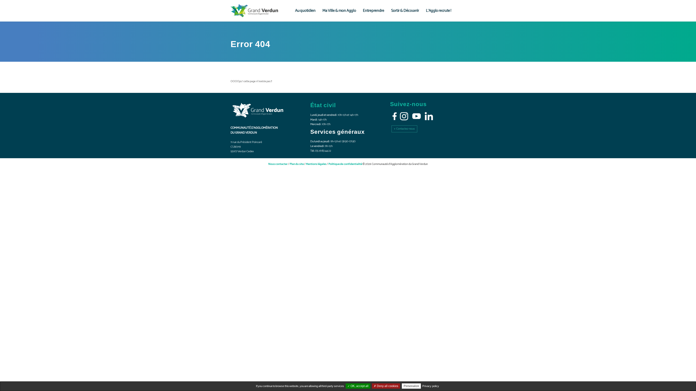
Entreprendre (373, 10)
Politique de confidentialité (345, 164)
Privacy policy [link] (430, 386)
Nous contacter (278, 164)
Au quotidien (305, 10)
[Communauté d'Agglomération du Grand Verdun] (254, 10)
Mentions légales (316, 164)
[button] (404, 128)
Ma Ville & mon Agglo (339, 10)
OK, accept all (359, 386)
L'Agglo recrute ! (438, 10)
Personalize (411, 386)
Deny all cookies (387, 386)
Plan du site (297, 164)
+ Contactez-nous (404, 128)
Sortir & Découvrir (405, 10)
